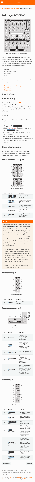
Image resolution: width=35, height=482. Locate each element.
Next (28, 463)
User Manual (8, 88)
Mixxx (18, 2)
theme (19, 477)
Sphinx (10, 477)
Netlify (24, 479)
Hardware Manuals (12, 8)
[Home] (2, 8)
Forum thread (8, 90)
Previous (7, 463)
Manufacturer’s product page (13, 86)
